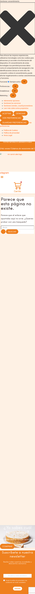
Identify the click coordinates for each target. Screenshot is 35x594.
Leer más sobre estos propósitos (16, 108)
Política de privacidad (11, 133)
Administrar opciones (12, 101)
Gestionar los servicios (12, 103)
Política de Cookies (11, 130)
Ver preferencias (11, 118)
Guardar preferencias (14, 122)
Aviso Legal (8, 135)
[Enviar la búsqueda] (3, 231)
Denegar (20, 113)
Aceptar (6, 113)
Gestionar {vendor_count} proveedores (18, 106)
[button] (17, 28)
